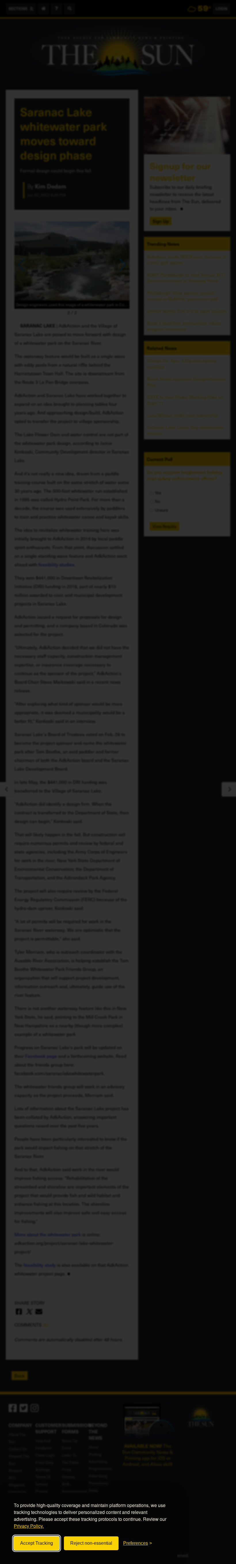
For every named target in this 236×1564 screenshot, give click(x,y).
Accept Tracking (36, 1543)
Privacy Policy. (29, 1526)
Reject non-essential (91, 1543)
